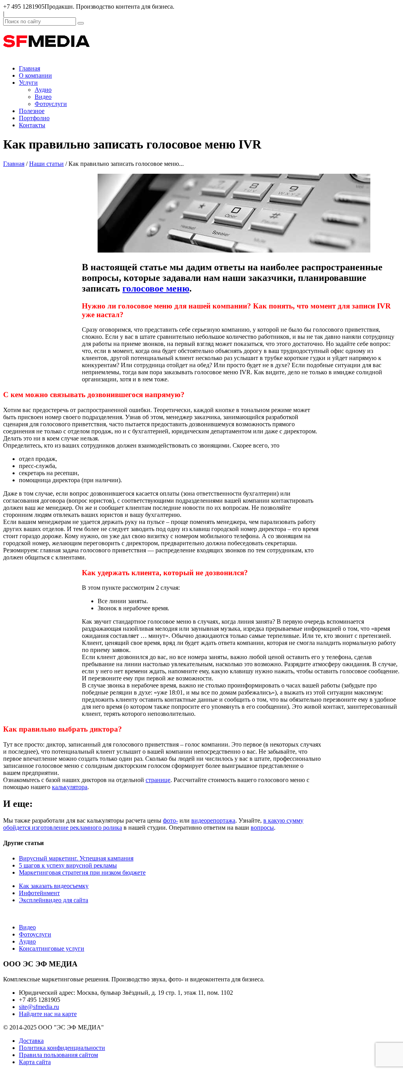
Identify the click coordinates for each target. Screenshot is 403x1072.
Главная (29, 68)
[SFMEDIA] (46, 55)
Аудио (43, 89)
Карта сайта (35, 1062)
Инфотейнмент (39, 893)
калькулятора (69, 787)
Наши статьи (46, 163)
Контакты (32, 125)
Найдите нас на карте (48, 1014)
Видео (43, 96)
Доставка (31, 1040)
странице (158, 780)
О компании (35, 75)
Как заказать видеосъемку (54, 885)
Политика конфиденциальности (62, 1047)
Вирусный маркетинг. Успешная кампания (76, 858)
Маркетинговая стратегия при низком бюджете (82, 872)
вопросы (262, 827)
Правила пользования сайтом (58, 1055)
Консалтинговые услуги (51, 948)
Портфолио (34, 118)
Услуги (28, 82)
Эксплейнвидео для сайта (53, 900)
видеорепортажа (213, 820)
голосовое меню (155, 288)
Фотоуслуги (51, 103)
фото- (170, 820)
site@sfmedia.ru (39, 1006)
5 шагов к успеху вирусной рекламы (68, 865)
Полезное (31, 111)
